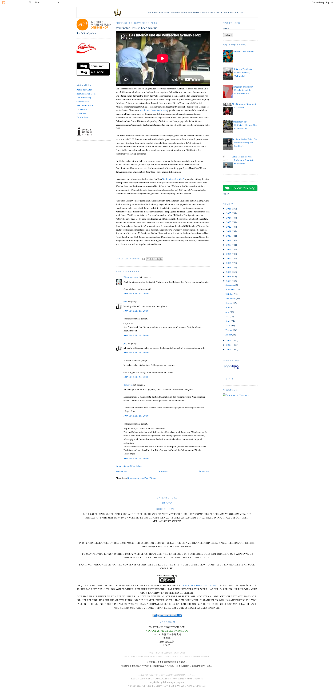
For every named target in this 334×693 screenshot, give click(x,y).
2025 (229, 213)
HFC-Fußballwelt (85, 105)
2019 (229, 240)
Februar (229, 330)
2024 (229, 217)
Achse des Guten (84, 89)
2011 (229, 276)
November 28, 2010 (136, 310)
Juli (227, 307)
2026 (229, 208)
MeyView (81, 113)
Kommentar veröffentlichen (129, 466)
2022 (229, 226)
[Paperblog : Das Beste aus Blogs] (231, 368)
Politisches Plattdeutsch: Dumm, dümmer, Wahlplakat (243, 72)
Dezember (230, 284)
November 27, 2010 (136, 293)
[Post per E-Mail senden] (143, 259)
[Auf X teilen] (154, 259)
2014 (229, 262)
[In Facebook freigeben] (158, 259)
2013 (229, 267)
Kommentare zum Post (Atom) (141, 478)
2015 (229, 258)
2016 (229, 253)
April (228, 321)
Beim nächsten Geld (86, 93)
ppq (125, 301)
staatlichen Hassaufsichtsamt (153, 110)
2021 (229, 231)
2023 (229, 222)
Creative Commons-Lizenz (199, 585)
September (230, 298)
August (229, 302)
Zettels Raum (83, 117)
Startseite (163, 471)
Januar (228, 334)
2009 (229, 340)
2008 (229, 344)
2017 (229, 249)
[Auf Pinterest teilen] (161, 259)
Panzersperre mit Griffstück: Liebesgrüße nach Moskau (244, 125)
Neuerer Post (122, 471)
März (228, 325)
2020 (229, 235)
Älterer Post (204, 471)
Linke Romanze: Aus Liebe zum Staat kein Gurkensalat (243, 160)
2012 (229, 272)
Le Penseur (82, 109)
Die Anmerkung (84, 97)
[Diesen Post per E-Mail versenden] (148, 259)
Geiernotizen (83, 101)
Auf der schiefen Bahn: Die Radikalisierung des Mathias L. (244, 143)
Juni (227, 312)
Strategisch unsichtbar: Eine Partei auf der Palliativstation (242, 90)
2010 (229, 281)
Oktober (229, 293)
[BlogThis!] (151, 259)
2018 (229, 244)
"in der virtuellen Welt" (173, 179)
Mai (227, 316)
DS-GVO (167, 502)
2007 (229, 349)
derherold (128, 384)
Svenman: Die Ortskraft (243, 51)
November (230, 289)
